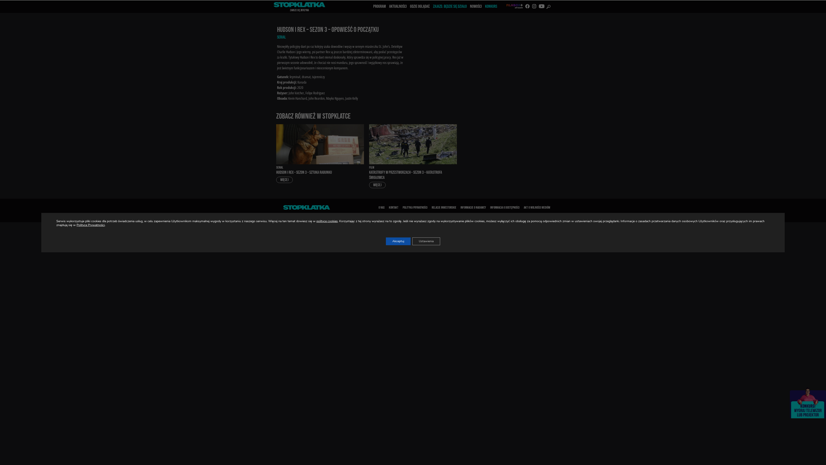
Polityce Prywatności (91, 225)
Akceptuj (398, 241)
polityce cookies (327, 221)
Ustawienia (426, 241)
